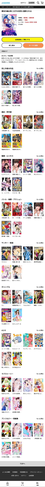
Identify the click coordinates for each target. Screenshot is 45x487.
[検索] (38, 3)
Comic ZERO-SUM (31, 22)
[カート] (42, 3)
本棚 (37, 485)
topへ (22, 464)
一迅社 (25, 20)
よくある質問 (6, 472)
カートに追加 (33, 45)
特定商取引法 (24, 472)
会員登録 (31, 3)
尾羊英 (25, 18)
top (3, 7)
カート (22, 485)
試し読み (12, 45)
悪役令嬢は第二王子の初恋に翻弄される (23, 7)
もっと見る (40, 68)
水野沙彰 (31, 18)
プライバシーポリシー (36, 472)
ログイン (23, 3)
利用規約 (14, 472)
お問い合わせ (15, 475)
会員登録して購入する (22, 39)
